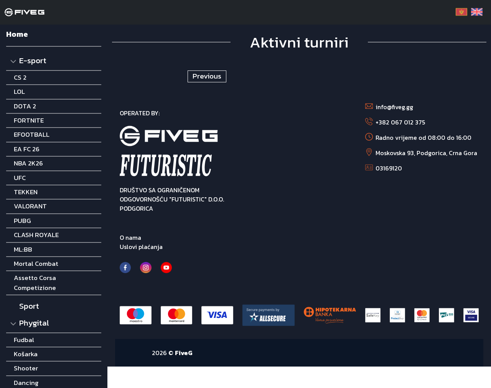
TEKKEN (26, 192)
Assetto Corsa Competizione (35, 282)
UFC (20, 178)
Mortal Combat (36, 263)
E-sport (32, 60)
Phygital (34, 323)
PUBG (22, 221)
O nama (130, 237)
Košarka (26, 354)
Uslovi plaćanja (141, 246)
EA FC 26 (27, 149)
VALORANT (30, 206)
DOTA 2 (25, 106)
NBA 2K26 (28, 163)
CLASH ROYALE (36, 235)
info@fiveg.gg (394, 106)
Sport (29, 306)
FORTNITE (29, 120)
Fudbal (24, 340)
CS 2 (20, 77)
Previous (207, 76)
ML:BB (23, 249)
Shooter (26, 368)
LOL (19, 92)
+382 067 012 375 (400, 122)
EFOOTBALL (31, 134)
